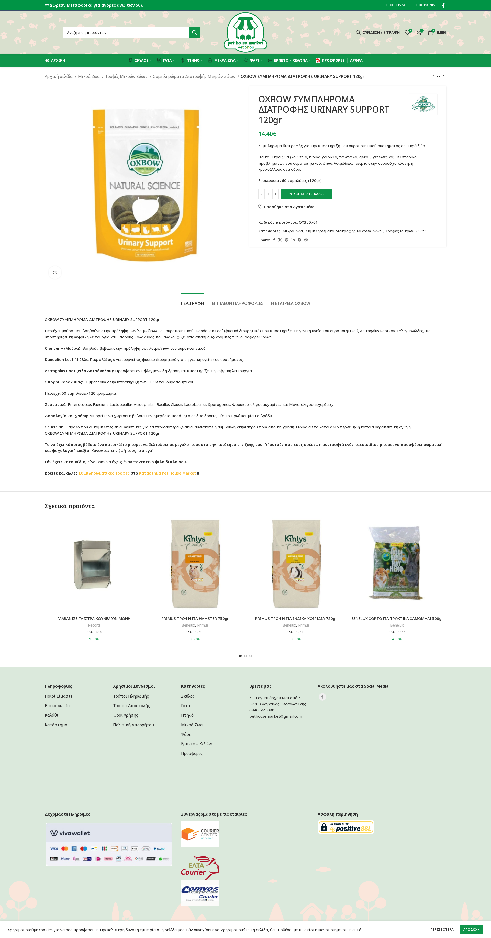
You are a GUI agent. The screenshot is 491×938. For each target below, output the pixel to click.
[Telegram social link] (299, 239)
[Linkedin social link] (293, 239)
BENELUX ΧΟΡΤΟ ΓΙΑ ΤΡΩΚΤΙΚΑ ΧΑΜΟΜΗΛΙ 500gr (397, 618)
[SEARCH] (194, 32)
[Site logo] (245, 32)
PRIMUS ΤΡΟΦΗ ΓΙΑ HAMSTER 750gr (195, 618)
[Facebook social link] (443, 5)
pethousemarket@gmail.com (275, 716)
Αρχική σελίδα (59, 76)
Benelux (188, 625)
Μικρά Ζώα (89, 76)
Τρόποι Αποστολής (131, 705)
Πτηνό (187, 715)
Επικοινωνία (57, 705)
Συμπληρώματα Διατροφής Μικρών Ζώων (194, 76)
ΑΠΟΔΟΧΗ (471, 929)
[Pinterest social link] (286, 239)
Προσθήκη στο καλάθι (306, 193)
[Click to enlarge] (55, 272)
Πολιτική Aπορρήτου (133, 725)
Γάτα (185, 705)
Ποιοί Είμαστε (58, 696)
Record (94, 625)
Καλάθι (51, 715)
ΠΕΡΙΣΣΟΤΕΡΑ (442, 929)
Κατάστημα (150, 473)
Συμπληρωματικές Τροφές (104, 473)
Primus (203, 625)
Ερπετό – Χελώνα (197, 744)
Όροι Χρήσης (125, 715)
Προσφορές (192, 753)
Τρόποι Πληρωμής (131, 696)
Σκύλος (188, 696)
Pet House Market (179, 473)
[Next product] (443, 76)
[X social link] (280, 239)
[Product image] (195, 564)
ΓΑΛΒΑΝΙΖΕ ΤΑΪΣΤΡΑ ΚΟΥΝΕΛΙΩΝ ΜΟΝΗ (94, 618)
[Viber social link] (306, 239)
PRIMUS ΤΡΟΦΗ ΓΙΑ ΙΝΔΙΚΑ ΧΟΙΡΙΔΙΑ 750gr (296, 618)
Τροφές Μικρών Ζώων (127, 76)
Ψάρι (186, 734)
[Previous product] (433, 76)
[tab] (192, 301)
